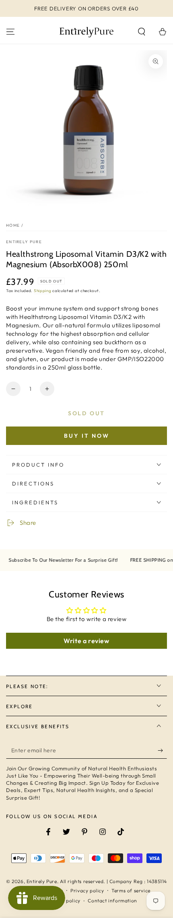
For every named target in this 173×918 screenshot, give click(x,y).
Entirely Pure (24, 241)
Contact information (112, 901)
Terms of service (130, 891)
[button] (141, 32)
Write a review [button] (86, 641)
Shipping (42, 290)
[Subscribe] (162, 751)
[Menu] (10, 32)
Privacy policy (87, 891)
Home (13, 225)
